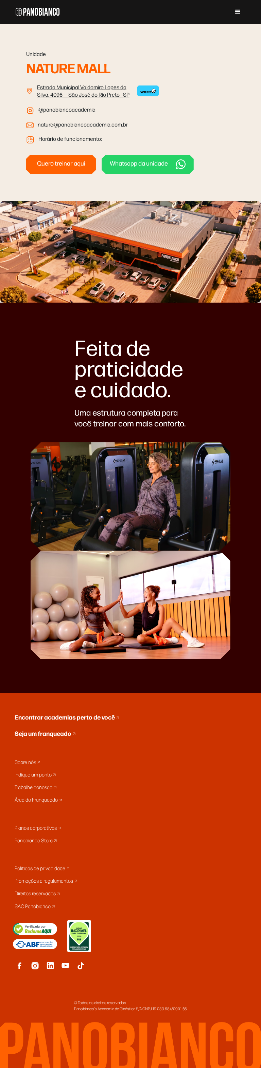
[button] (238, 12)
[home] (38, 12)
